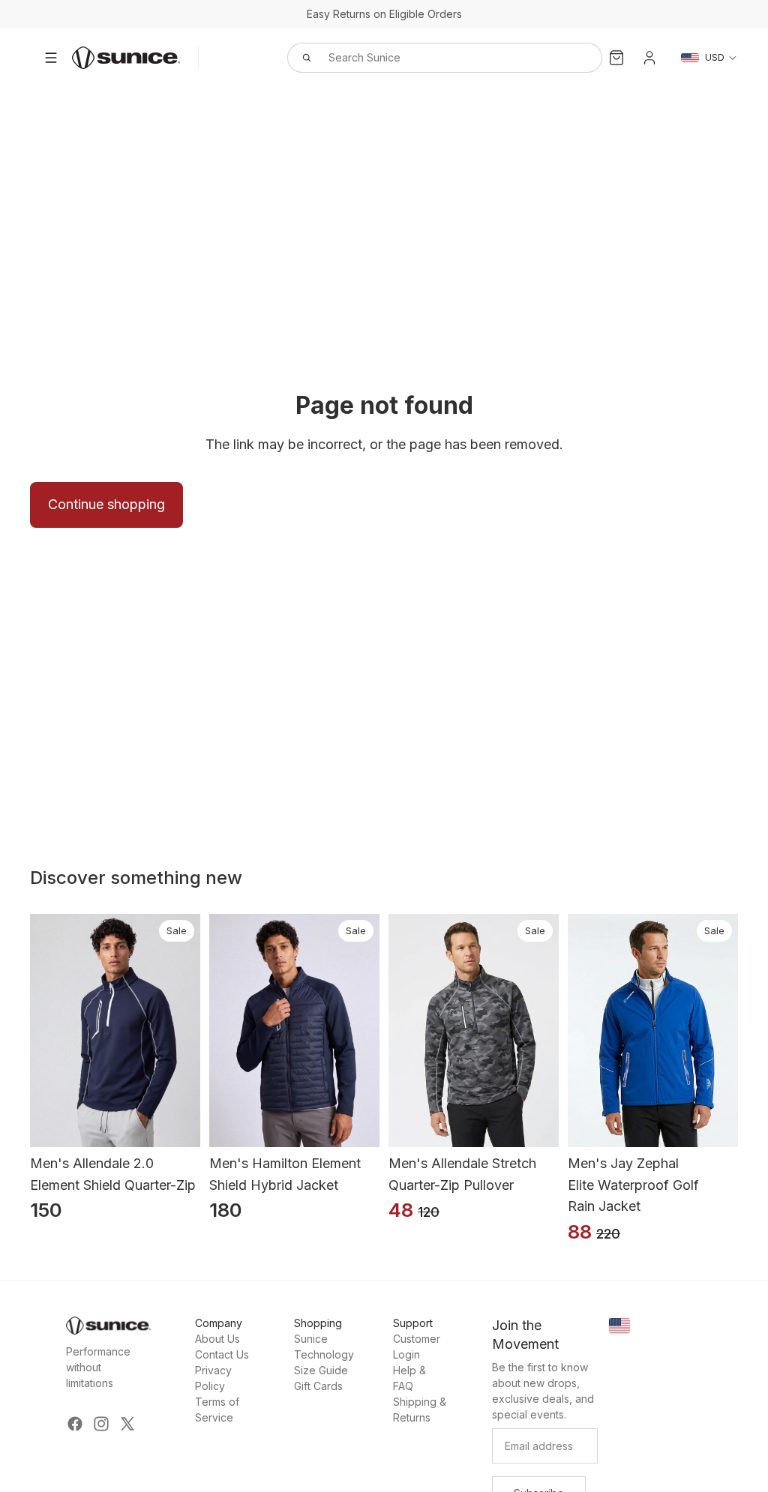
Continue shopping (106, 504)
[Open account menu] (649, 57)
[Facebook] (75, 1424)
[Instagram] (101, 1424)
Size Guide (321, 1370)
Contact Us (222, 1354)
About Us (217, 1338)
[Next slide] (189, 1030)
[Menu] (51, 58)
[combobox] (428, 57)
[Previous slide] (40, 1030)
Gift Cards (318, 1386)
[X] (127, 1424)
